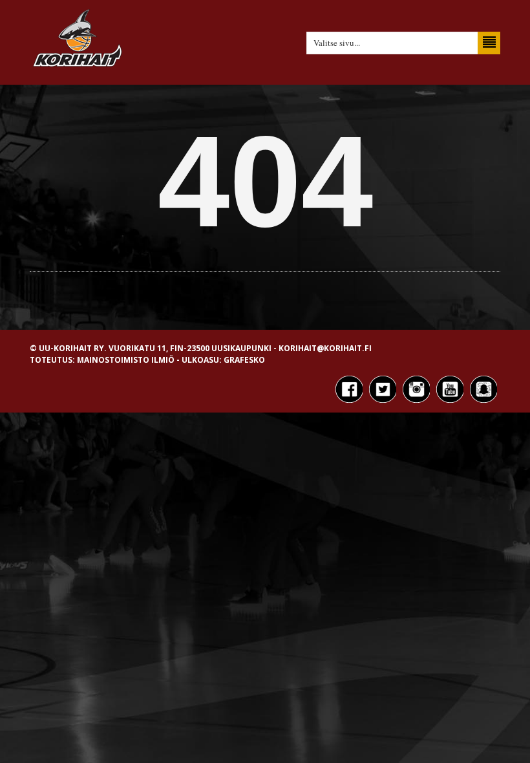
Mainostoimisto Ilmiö (126, 359)
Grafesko (244, 359)
